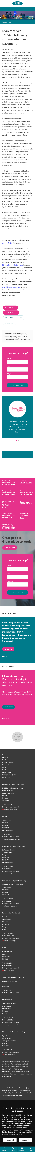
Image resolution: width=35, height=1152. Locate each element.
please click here (15, 1134)
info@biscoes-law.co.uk (11, 807)
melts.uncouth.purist (10, 874)
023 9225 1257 (9, 1017)
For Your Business (8, 762)
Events (4, 770)
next (33, 737)
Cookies (5, 1093)
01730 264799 (8, 898)
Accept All (10, 1140)
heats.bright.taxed (9, 1054)
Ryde (4, 947)
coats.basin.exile (9, 970)
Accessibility (6, 1088)
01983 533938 (8, 493)
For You (4, 760)
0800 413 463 (8, 515)
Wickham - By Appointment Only (13, 1032)
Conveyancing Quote (9, 775)
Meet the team (9, 548)
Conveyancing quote (13, 317)
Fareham (5, 816)
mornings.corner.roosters (12, 1025)
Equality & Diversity (15, 1093)
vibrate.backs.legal (10, 940)
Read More (8, 649)
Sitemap (19, 1095)
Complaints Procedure (19, 1088)
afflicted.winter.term (10, 906)
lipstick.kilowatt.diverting (12, 839)
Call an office (11, 312)
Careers (4, 767)
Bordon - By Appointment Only (13, 784)
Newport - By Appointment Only (13, 846)
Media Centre (6, 772)
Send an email (10, 307)
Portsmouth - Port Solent (11, 913)
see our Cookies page (23, 1130)
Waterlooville (7, 999)
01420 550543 (8, 483)
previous (2, 737)
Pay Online (9, 323)
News (9, 22)
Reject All (25, 1140)
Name (9, 358)
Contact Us (6, 777)
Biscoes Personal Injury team (12, 265)
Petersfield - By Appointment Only (14, 881)
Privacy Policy (14, 1090)
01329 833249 (8, 526)
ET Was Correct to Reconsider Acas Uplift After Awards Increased (15, 679)
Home (4, 22)
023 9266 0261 (8, 504)
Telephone (10, 374)
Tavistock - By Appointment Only (13, 977)
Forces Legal (27, 1093)
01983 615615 (8, 963)
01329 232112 (8, 834)
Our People (6, 765)
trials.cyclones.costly (10, 809)
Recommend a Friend (9, 1095)
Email (8, 366)
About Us (5, 757)
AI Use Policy (24, 1090)
